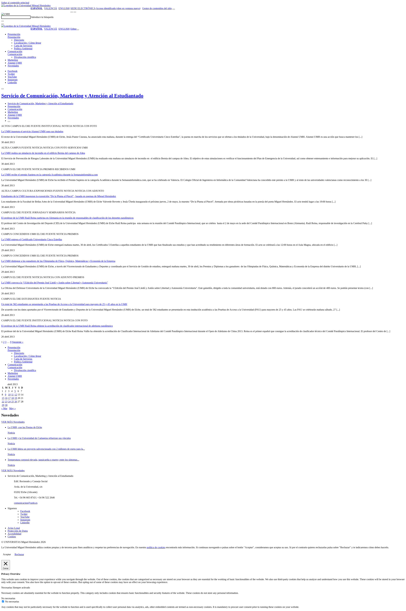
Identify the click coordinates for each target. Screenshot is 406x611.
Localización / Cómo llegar (27, 42)
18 (12, 398)
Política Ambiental (23, 48)
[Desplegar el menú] (75, 12)
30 (6, 405)
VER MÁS (13, 422)
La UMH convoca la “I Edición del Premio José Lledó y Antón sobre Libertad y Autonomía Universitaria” (54, 282)
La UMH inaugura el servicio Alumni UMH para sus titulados (32, 131)
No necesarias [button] (8, 598)
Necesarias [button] (7, 587)
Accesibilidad (14, 533)
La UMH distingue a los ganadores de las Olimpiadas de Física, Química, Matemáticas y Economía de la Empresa (58, 261)
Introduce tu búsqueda (42, 17)
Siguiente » (17, 342)
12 (15, 394)
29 (3, 405)
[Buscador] (173, 9)
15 (3, 398)
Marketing (13, 60)
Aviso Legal (14, 528)
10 (9, 394)
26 (15, 401)
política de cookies (156, 547)
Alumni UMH (15, 62)
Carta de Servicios (23, 45)
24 (9, 401)
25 (12, 401)
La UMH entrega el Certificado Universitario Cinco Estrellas (31, 239)
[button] (14, 37)
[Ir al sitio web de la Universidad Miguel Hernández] (26, 5)
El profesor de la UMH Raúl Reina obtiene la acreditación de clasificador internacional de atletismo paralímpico (57, 325)
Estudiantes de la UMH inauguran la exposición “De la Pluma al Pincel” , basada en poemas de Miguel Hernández (58, 196)
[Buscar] (2, 21)
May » (12, 408)
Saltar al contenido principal (15, 2)
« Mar (4, 408)
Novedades (13, 65)
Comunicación (15, 51)
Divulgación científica (25, 57)
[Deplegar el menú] (9, 121)
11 (12, 394)
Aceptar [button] (7, 554)
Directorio (19, 40)
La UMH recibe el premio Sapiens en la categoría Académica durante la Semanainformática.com (49, 174)
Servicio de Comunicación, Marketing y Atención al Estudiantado (72, 95)
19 (15, 398)
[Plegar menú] (77, 29)
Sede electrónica (82, 8)
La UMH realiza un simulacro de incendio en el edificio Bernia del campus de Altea (43, 153)
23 (6, 401)
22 (3, 401)
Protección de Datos (18, 531)
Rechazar (19, 554)
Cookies (12, 536)
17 (9, 398)
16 (6, 398)
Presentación (14, 34)
